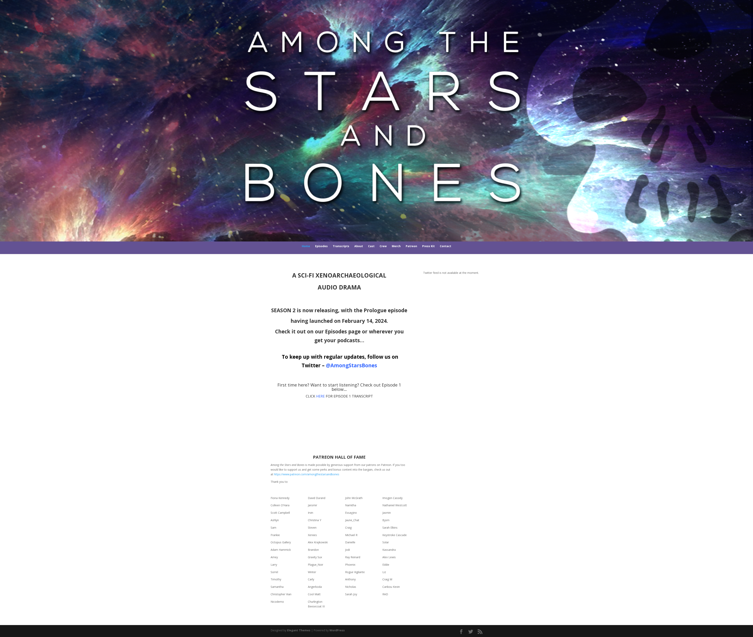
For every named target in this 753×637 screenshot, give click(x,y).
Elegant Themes (298, 630)
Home (306, 246)
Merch (396, 246)
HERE (320, 396)
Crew (383, 246)
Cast (371, 246)
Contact (445, 246)
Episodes (321, 246)
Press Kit (428, 246)
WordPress (337, 630)
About (358, 246)
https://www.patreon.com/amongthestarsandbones (306, 474)
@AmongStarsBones (351, 365)
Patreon (411, 246)
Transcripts (341, 246)
